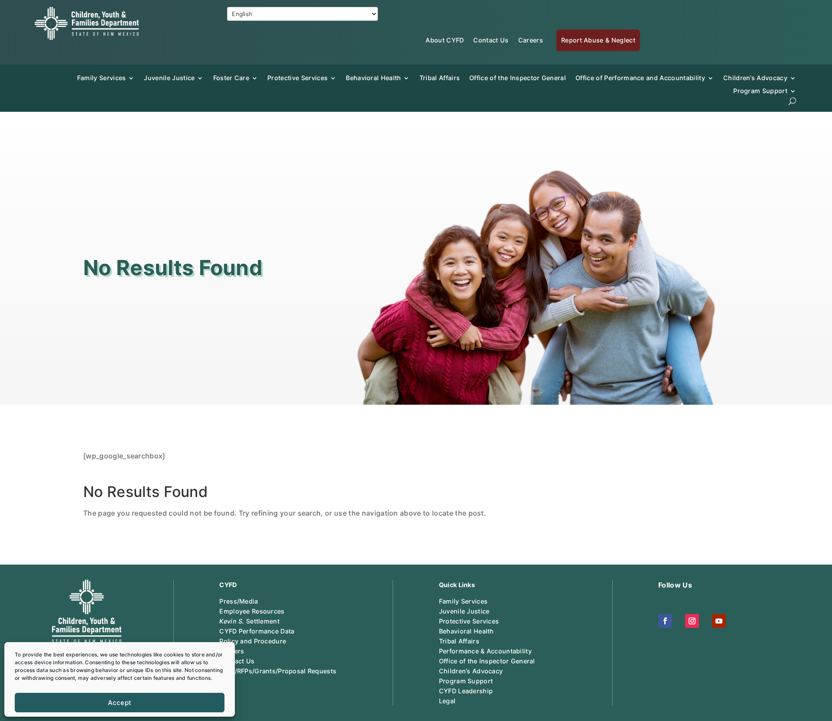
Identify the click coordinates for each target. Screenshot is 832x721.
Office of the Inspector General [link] (517, 77)
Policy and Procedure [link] (252, 641)
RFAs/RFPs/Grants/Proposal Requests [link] (277, 671)
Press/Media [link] (238, 601)
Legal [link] (447, 701)
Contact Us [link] (490, 40)
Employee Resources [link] (251, 611)
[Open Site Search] (792, 101)
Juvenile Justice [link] (169, 77)
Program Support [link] (466, 681)
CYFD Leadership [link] (466, 691)
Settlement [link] (249, 621)
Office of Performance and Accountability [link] (640, 77)
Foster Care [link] (231, 77)
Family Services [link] (101, 77)
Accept (120, 702)
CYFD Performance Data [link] (256, 631)
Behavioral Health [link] (373, 77)
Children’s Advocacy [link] (755, 77)
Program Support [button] (760, 90)
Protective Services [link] (297, 77)
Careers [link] (530, 40)
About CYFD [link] (445, 40)
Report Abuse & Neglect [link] (598, 40)
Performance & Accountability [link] (485, 651)
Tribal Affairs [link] (439, 77)
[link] (87, 37)
